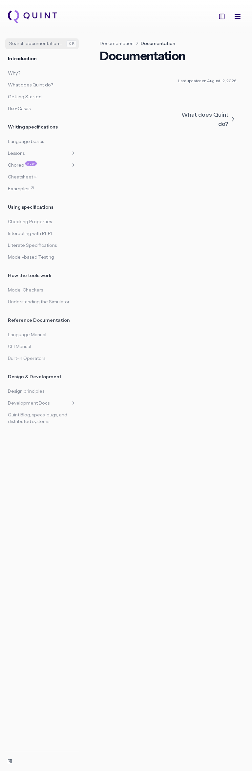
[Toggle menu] (237, 16)
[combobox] (42, 43)
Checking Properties (30, 221)
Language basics (26, 141)
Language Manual (27, 335)
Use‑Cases (19, 108)
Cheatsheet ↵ (23, 177)
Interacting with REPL (30, 233)
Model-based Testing (31, 257)
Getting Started (25, 97)
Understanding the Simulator (39, 302)
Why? (14, 73)
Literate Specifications (32, 245)
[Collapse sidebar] (9, 761)
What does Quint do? (30, 85)
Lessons (16, 153)
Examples (18, 189)
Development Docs (29, 403)
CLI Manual (19, 346)
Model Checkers (25, 290)
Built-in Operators (26, 358)
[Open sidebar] (221, 16)
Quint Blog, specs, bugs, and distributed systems (37, 418)
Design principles (26, 391)
